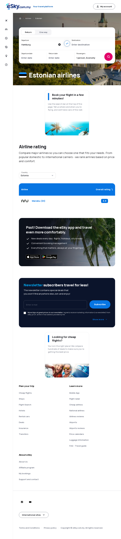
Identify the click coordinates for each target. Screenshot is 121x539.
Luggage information (79, 440)
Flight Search (25, 404)
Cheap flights (25, 393)
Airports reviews (77, 428)
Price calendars (76, 434)
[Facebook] (22, 502)
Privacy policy (50, 528)
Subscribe (100, 304)
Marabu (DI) (38, 200)
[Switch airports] (67, 43)
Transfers (23, 434)
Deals (21, 422)
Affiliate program (26, 467)
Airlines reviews (76, 416)
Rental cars (24, 416)
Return (28, 32)
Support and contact (29, 479)
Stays (21, 398)
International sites (31, 515)
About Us (23, 461)
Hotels (22, 410)
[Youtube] (30, 502)
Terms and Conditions (29, 528)
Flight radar (74, 398)
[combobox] (38, 44)
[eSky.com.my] (20, 18)
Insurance (23, 428)
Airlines (28, 18)
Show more (98, 319)
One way (43, 32)
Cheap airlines (76, 404)
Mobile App (74, 393)
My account (106, 6)
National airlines (76, 410)
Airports (73, 422)
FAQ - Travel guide (77, 445)
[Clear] (59, 44)
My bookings (25, 473)
